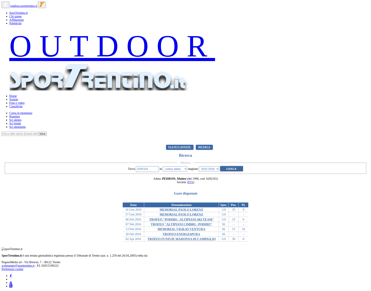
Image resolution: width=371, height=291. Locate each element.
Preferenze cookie (12, 269)
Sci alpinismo (17, 126)
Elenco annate (179, 147)
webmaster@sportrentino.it (18, 265)
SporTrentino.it (18, 12)
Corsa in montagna (20, 113)
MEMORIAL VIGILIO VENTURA (181, 229)
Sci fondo (15, 123)
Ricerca (204, 147)
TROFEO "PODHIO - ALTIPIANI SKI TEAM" (181, 219)
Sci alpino (15, 120)
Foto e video (17, 103)
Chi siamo (15, 16)
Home (13, 96)
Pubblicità (15, 23)
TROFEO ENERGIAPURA (181, 234)
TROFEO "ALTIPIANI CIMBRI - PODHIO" (181, 224)
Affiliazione (16, 19)
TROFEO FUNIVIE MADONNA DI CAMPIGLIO (181, 239)
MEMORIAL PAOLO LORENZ (181, 209)
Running (14, 116)
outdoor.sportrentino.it (23, 6)
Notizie (13, 99)
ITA (190, 182)
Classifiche (16, 106)
